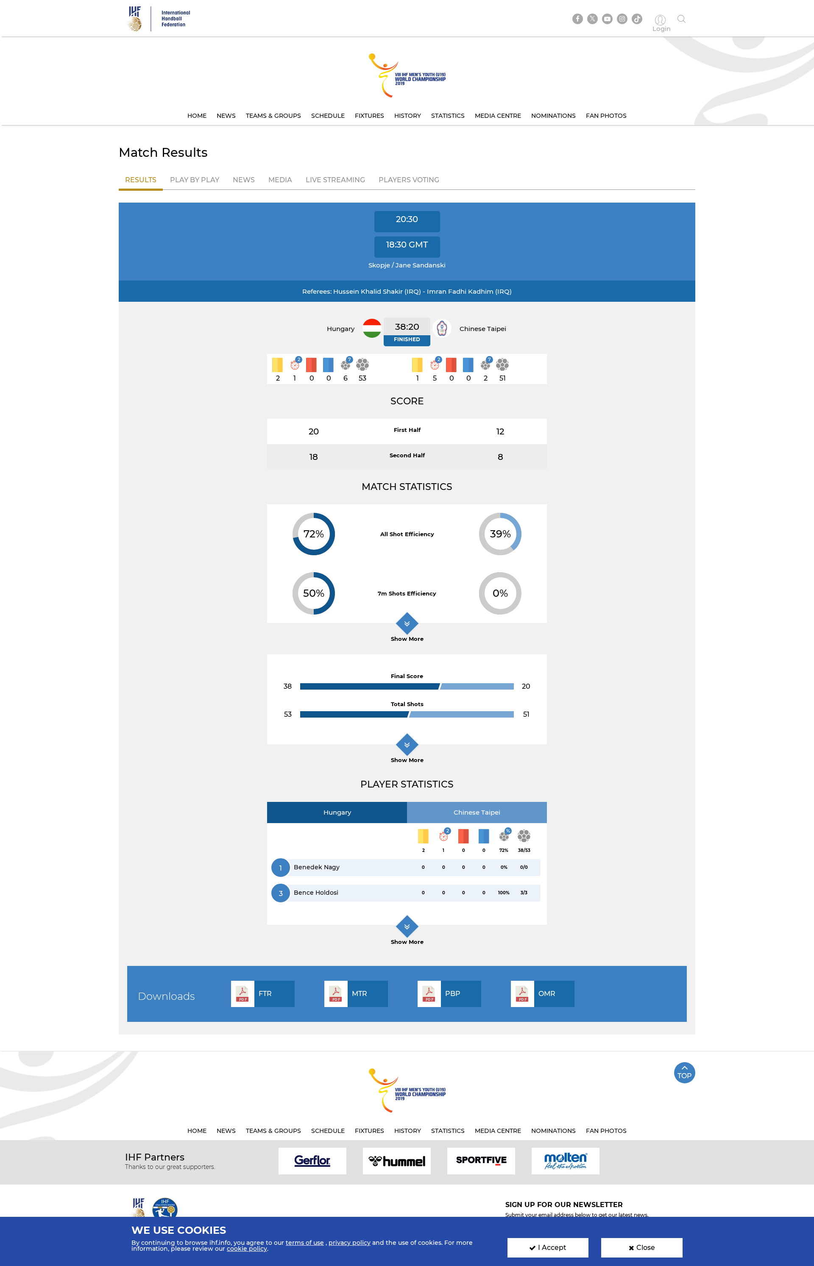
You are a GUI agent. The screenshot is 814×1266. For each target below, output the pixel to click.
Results (140, 180)
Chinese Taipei (477, 812)
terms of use (305, 1243)
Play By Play (194, 180)
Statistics (448, 116)
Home (196, 116)
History (407, 116)
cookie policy (247, 1248)
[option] (312, 1160)
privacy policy (350, 1243)
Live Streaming (335, 180)
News (226, 116)
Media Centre (498, 116)
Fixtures (369, 116)
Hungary (337, 812)
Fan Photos (606, 116)
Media (280, 180)
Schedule (328, 116)
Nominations (553, 116)
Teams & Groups (273, 116)
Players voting (409, 180)
